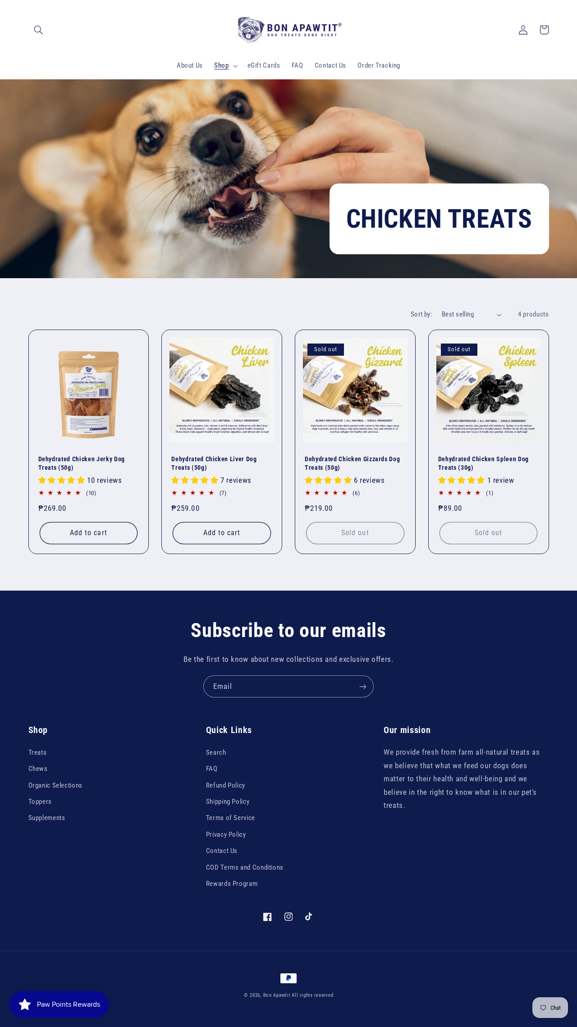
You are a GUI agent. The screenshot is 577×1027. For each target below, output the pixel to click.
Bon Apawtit (276, 995)
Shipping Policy (227, 802)
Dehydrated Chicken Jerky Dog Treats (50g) (81, 463)
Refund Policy (225, 785)
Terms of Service (230, 818)
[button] (38, 29)
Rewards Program (231, 884)
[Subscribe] (363, 686)
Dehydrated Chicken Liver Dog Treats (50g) (213, 463)
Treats (37, 752)
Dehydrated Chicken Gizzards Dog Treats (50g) (352, 463)
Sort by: (421, 314)
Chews (38, 769)
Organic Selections (55, 785)
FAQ (212, 769)
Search (216, 752)
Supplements (46, 818)
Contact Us (222, 851)
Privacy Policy (226, 834)
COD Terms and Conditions (245, 867)
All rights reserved (312, 995)
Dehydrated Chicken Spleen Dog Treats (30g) (483, 463)
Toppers (40, 802)
